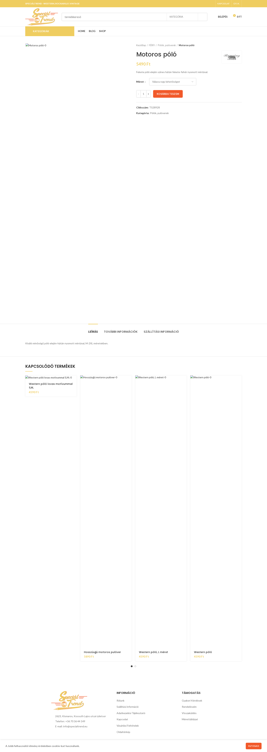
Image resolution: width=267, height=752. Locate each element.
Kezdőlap (141, 45)
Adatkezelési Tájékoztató (131, 713)
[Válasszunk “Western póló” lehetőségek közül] (239, 381)
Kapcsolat (122, 719)
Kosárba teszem (168, 93)
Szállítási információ (161, 332)
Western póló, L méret (153, 652)
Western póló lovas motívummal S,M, (51, 385)
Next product (240, 45)
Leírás (93, 332)
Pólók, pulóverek (167, 45)
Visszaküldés (189, 713)
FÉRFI (152, 45)
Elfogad (253, 746)
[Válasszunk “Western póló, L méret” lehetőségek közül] (184, 381)
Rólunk (120, 700)
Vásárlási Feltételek (128, 725)
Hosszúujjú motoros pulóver (102, 652)
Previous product (232, 45)
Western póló (203, 652)
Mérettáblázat (190, 719)
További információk (121, 332)
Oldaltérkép (123, 731)
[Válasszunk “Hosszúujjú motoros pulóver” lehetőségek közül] (129, 381)
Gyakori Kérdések (192, 700)
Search (202, 17)
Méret (140, 81)
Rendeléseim (189, 706)
